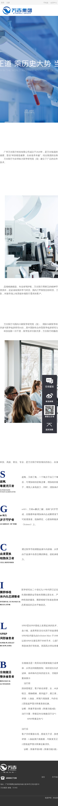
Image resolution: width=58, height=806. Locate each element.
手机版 (45, 2)
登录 (2, 2)
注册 (8, 2)
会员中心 (53, 2)
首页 (43, 777)
